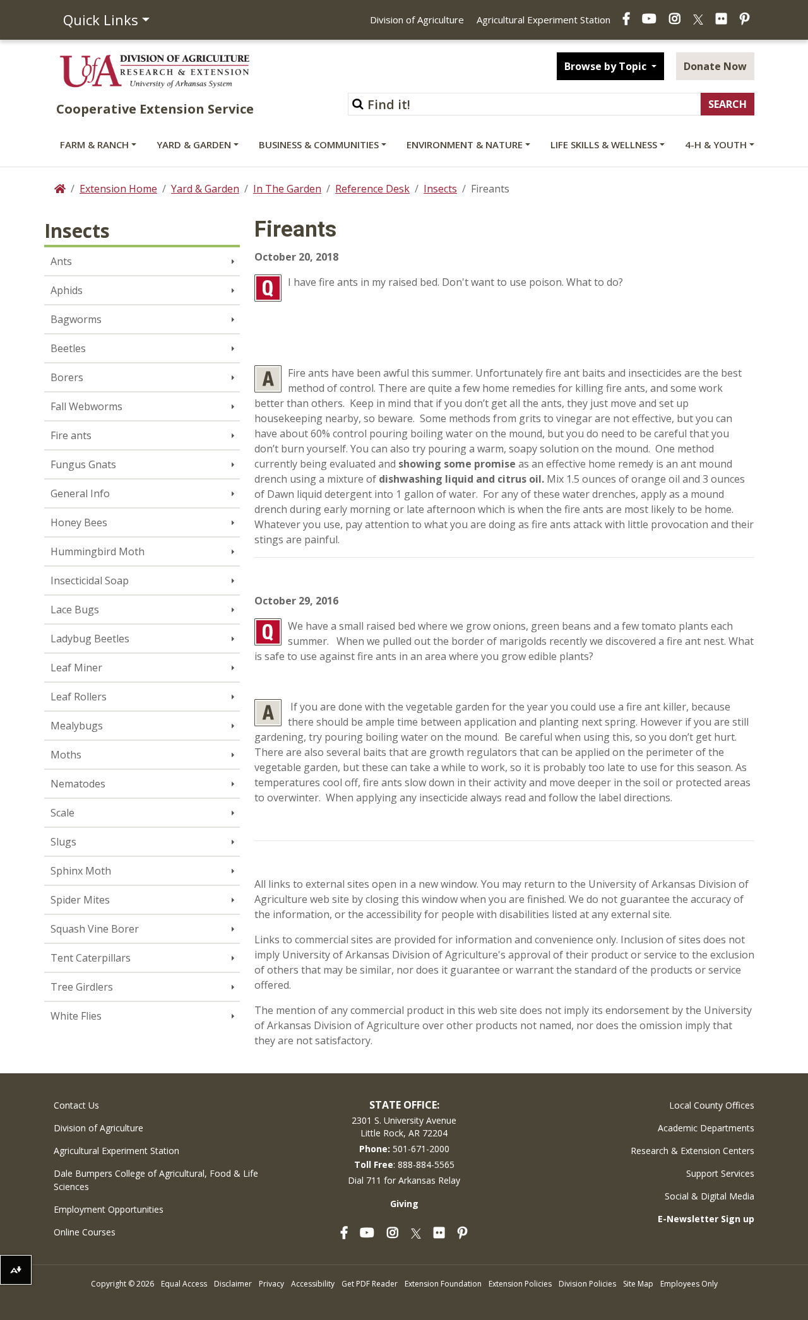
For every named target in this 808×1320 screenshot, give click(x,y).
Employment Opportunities (108, 1209)
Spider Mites (80, 900)
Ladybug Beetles (89, 638)
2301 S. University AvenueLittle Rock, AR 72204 (404, 1126)
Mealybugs (76, 726)
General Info (80, 493)
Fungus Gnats (83, 464)
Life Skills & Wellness (603, 144)
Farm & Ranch (94, 144)
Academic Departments (706, 1128)
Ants (61, 261)
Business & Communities (319, 144)
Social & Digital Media (709, 1196)
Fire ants (71, 435)
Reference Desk (372, 189)
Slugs (63, 842)
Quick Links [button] (100, 19)
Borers (66, 377)
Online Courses (85, 1232)
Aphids (66, 290)
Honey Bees (78, 522)
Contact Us (76, 1105)
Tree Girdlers (81, 987)
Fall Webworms (86, 406)
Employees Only (689, 1283)
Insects (440, 189)
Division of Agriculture (417, 19)
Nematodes (77, 784)
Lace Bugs (74, 609)
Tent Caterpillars (90, 958)
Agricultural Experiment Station (543, 19)
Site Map (638, 1283)
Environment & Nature (465, 144)
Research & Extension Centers (692, 1151)
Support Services (720, 1173)
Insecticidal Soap (89, 580)
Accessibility (313, 1283)
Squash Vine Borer (94, 929)
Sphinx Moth (80, 871)
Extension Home (118, 189)
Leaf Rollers (78, 697)
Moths (65, 755)
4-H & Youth (716, 144)
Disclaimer (233, 1283)
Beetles (68, 348)
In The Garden (287, 189)
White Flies (76, 1016)
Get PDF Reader (370, 1283)
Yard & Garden (194, 144)
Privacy (271, 1283)
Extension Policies (520, 1283)
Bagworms (76, 319)
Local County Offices (711, 1105)
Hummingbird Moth (97, 551)
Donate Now (715, 66)
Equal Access (184, 1283)
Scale (62, 813)
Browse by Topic (606, 66)
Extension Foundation (443, 1283)
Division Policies (587, 1283)
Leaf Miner (76, 668)
